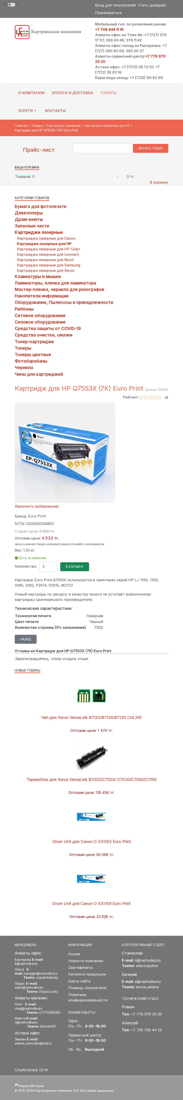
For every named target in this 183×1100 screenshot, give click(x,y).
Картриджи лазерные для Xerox (46, 270)
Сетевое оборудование (40, 315)
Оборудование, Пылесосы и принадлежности (64, 302)
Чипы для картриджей (39, 374)
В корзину (159, 182)
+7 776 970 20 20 (146, 1014)
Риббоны (24, 309)
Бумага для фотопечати (40, 206)
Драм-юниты (29, 219)
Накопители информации (42, 296)
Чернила (24, 367)
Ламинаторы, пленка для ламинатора (55, 283)
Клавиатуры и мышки (38, 276)
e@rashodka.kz (148, 981)
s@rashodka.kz (148, 960)
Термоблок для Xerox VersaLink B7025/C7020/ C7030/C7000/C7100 (92, 779)
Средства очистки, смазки (43, 335)
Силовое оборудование (40, 322)
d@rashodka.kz (26, 1022)
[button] (28, 111)
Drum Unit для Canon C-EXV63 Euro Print (91, 841)
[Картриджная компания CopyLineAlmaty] (51, 31)
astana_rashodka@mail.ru (33, 1043)
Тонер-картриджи (34, 341)
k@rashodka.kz (26, 963)
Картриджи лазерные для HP (44, 243)
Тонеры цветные (33, 354)
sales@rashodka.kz (29, 987)
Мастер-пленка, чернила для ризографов (59, 289)
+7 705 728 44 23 (146, 1030)
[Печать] (166, 397)
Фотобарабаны (31, 361)
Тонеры (23, 348)
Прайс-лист (38, 150)
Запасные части (32, 225)
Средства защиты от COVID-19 (48, 328)
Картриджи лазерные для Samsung (48, 265)
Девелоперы (29, 213)
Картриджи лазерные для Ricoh (45, 259)
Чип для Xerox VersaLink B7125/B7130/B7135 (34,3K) (91, 717)
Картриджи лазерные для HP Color (48, 249)
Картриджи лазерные (39, 232)
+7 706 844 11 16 (109, 29)
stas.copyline (147, 965)
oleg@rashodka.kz (29, 1008)
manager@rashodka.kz (40, 973)
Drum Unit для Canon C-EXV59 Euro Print (91, 903)
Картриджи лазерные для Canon (46, 238)
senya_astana (147, 987)
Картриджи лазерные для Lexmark (48, 254)
